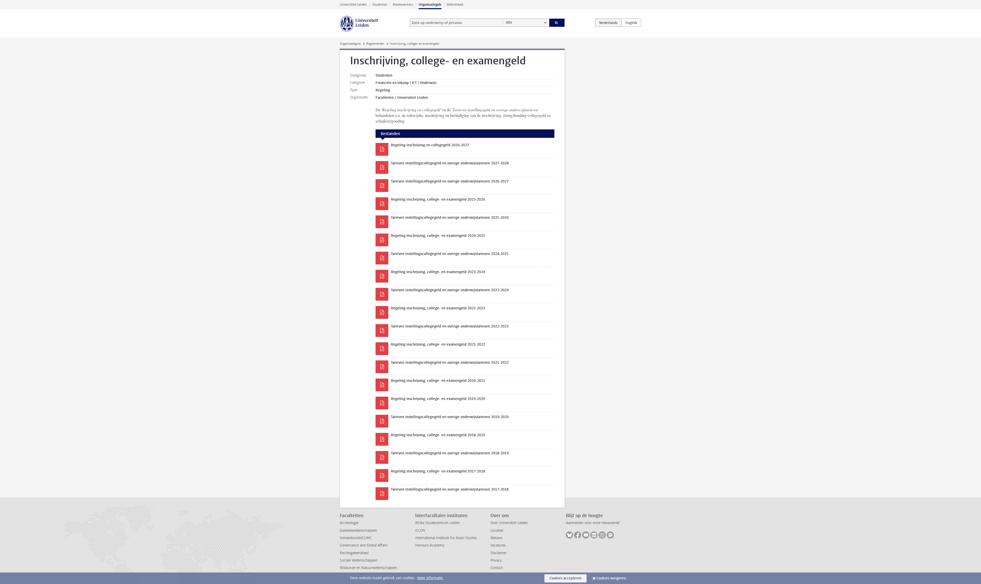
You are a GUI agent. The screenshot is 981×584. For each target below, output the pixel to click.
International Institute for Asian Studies (446, 538)
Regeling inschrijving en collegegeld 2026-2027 (430, 145)
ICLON (420, 530)
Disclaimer (499, 553)
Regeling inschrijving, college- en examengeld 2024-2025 (438, 235)
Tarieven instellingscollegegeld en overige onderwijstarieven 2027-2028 (450, 163)
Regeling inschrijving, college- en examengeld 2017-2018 (438, 471)
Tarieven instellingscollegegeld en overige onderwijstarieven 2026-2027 (450, 181)
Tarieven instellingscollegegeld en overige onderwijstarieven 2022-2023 (450, 326)
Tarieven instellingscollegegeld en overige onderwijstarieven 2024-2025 (450, 253)
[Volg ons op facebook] (577, 535)
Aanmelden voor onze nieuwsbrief (593, 522)
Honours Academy (429, 545)
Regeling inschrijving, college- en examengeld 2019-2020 (438, 398)
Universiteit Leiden (353, 4)
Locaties (497, 530)
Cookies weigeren (611, 578)
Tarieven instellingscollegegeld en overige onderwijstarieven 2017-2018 (450, 489)
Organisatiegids (430, 4)
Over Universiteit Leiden (509, 522)
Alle (509, 22)
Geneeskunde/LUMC (356, 538)
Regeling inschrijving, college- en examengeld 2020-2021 (438, 380)
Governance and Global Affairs (364, 545)
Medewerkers (403, 4)
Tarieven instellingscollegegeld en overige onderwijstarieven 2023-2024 (450, 290)
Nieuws (496, 538)
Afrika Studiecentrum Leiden (437, 522)
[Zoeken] (557, 23)
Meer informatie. (430, 578)
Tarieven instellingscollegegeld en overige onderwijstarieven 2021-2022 (450, 362)
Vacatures (498, 545)
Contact (497, 567)
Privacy (496, 560)
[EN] (631, 23)
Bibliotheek (455, 4)
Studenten (379, 4)
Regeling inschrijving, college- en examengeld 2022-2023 (438, 308)
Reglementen (375, 44)
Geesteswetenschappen (358, 530)
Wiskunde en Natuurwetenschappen (368, 567)
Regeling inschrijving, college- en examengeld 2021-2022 (438, 344)
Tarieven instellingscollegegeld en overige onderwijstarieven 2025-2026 (450, 217)
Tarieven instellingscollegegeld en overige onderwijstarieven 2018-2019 (450, 453)
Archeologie (349, 522)
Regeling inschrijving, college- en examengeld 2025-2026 (438, 199)
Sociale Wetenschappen (358, 560)
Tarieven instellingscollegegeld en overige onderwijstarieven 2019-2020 (450, 417)
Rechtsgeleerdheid (354, 553)
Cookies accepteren (565, 578)
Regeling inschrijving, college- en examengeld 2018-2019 (438, 435)
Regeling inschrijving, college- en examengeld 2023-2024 (438, 272)
